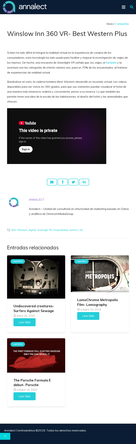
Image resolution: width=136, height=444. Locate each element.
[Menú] (124, 7)
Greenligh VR (44, 230)
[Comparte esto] (63, 182)
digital (32, 230)
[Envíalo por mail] (52, 182)
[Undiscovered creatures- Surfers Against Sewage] (36, 277)
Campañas (18, 261)
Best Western (19, 230)
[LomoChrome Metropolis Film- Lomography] (100, 273)
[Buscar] (131, 7)
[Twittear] (73, 182)
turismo (73, 230)
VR (81, 230)
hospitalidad (60, 230)
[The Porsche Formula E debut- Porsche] (36, 355)
